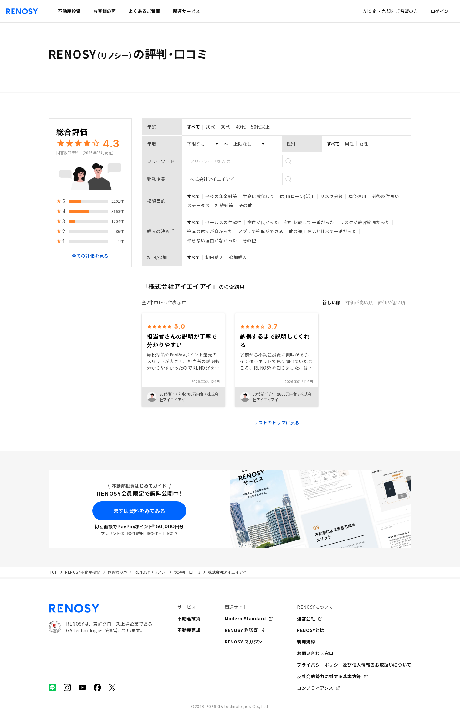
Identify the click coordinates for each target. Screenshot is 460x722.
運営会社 (306, 618)
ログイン (440, 11)
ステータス (198, 205)
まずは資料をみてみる (139, 511)
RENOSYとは (311, 630)
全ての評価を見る (90, 256)
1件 (121, 241)
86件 (120, 231)
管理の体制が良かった (210, 231)
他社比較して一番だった (309, 222)
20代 (210, 127)
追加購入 (238, 257)
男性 (349, 144)
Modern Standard (245, 618)
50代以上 (260, 127)
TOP (54, 572)
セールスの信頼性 (223, 222)
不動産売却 (188, 630)
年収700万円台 (191, 394)
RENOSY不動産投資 (82, 572)
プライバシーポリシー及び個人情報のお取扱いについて (354, 665)
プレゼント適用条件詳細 (122, 533)
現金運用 (357, 196)
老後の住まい (385, 196)
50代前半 (260, 394)
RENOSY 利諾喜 (241, 630)
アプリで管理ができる (261, 231)
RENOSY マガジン (244, 641)
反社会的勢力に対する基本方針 (329, 676)
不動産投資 (188, 618)
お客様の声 (117, 572)
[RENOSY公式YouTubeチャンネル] (82, 687)
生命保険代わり (258, 196)
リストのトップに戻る (276, 422)
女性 (363, 144)
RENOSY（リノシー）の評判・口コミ (168, 572)
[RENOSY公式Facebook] (97, 687)
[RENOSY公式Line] (52, 687)
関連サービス (186, 11)
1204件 (117, 221)
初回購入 (214, 257)
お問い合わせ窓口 (315, 653)
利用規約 (306, 641)
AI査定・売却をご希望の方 (390, 11)
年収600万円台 (284, 394)
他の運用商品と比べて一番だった (323, 231)
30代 (226, 127)
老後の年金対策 (221, 196)
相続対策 (224, 205)
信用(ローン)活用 (297, 196)
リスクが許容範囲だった (365, 222)
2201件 (117, 201)
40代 (241, 127)
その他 (246, 205)
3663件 (117, 211)
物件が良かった (263, 222)
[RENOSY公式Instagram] (67, 687)
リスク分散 (331, 196)
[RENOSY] (100, 608)
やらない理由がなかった (212, 240)
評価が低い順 (391, 302)
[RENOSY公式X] (112, 687)
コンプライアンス (315, 688)
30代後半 (167, 394)
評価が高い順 (359, 302)
